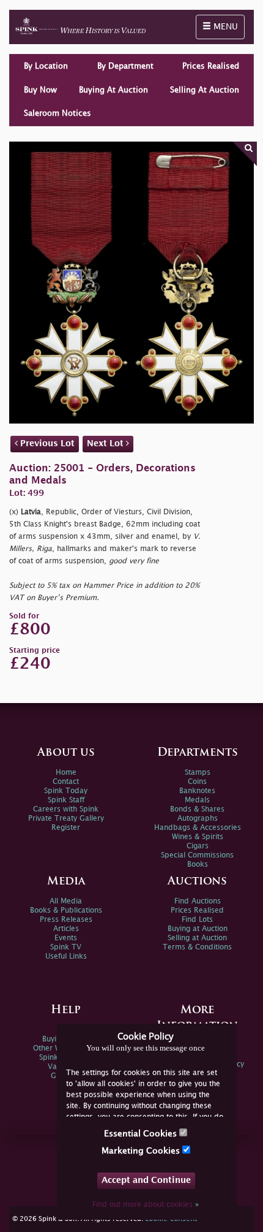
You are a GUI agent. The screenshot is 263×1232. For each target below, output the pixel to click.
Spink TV (65, 947)
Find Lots (197, 919)
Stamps (197, 772)
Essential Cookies (141, 1134)
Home (66, 772)
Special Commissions (197, 855)
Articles (66, 929)
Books (197, 864)
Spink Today (65, 791)
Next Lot (106, 443)
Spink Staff (66, 800)
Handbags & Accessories (197, 827)
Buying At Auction (113, 90)
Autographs (197, 818)
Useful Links (66, 956)
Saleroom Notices (57, 113)
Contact (66, 781)
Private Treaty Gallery (66, 818)
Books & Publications (66, 910)
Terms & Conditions (197, 947)
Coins (197, 781)
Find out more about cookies (145, 1204)
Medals (197, 800)
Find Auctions (197, 901)
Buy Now (40, 90)
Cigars (198, 846)
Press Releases (66, 919)
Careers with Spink (65, 809)
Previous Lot (46, 443)
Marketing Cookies (142, 1151)
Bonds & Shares (197, 809)
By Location (46, 66)
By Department (125, 66)
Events (65, 938)
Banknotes (197, 791)
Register (65, 827)
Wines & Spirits (197, 837)
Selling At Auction (204, 90)
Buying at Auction (198, 929)
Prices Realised (210, 66)
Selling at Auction (197, 938)
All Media (66, 901)
